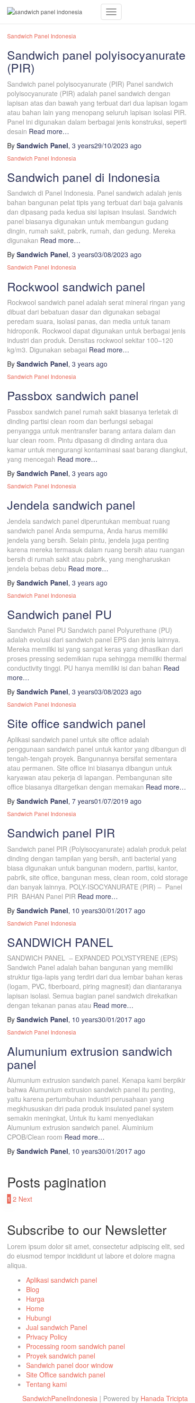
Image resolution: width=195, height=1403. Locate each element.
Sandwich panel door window (69, 1365)
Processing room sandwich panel (75, 1346)
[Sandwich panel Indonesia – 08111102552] (50, 12)
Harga (35, 1299)
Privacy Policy (46, 1336)
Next (25, 1199)
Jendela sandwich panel (71, 504)
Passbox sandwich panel (73, 395)
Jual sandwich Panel (56, 1327)
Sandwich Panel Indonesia (41, 158)
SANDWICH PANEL (60, 941)
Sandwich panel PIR (61, 832)
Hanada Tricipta (164, 1398)
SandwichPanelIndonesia (60, 1398)
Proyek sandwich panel (60, 1355)
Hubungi (38, 1317)
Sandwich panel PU (59, 613)
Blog (32, 1289)
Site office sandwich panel (76, 722)
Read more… (48, 131)
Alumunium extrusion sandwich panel (89, 1057)
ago (107, 145)
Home (35, 1308)
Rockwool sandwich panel (76, 286)
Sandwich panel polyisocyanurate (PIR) (96, 61)
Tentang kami (46, 1384)
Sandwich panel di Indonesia (83, 176)
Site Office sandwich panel (65, 1374)
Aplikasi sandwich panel (61, 1280)
